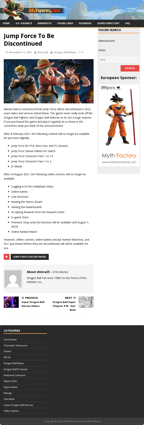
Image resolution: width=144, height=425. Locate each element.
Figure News (11, 387)
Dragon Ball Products (16, 369)
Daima (7, 351)
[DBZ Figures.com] (72, 17)
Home (6, 23)
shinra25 (42, 52)
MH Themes (94, 421)
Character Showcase (15, 345)
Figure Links (65, 23)
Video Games (11, 410)
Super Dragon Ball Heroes (18, 405)
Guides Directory (108, 23)
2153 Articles (60, 272)
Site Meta (9, 399)
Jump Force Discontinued (30, 256)
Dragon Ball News (65, 52)
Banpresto (45, 23)
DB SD (7, 357)
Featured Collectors (15, 375)
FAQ (127, 23)
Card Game (10, 339)
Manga (8, 393)
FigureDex (85, 23)
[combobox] (106, 40)
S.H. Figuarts (24, 23)
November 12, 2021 (20, 52)
